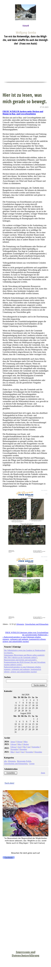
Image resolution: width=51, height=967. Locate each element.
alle (5, 761)
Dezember (23, 749)
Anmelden (10, 773)
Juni (28, 747)
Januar (12, 742)
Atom (43, 773)
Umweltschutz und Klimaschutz (36, 624)
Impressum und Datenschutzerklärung (25, 953)
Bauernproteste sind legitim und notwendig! (20, 660)
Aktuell (25, 26)
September (36, 747)
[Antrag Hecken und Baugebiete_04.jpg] (25, 588)
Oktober (26, 744)
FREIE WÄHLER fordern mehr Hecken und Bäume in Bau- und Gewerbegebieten (23, 112)
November (14, 749)
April (20, 747)
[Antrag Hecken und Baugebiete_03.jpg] (25, 522)
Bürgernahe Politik (24, 761)
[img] (25, 12)
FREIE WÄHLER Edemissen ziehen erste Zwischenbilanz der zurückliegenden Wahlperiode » (26, 633)
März (26, 742)
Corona (31, 763)
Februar (19, 742)
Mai (24, 747)
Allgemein (20, 624)
